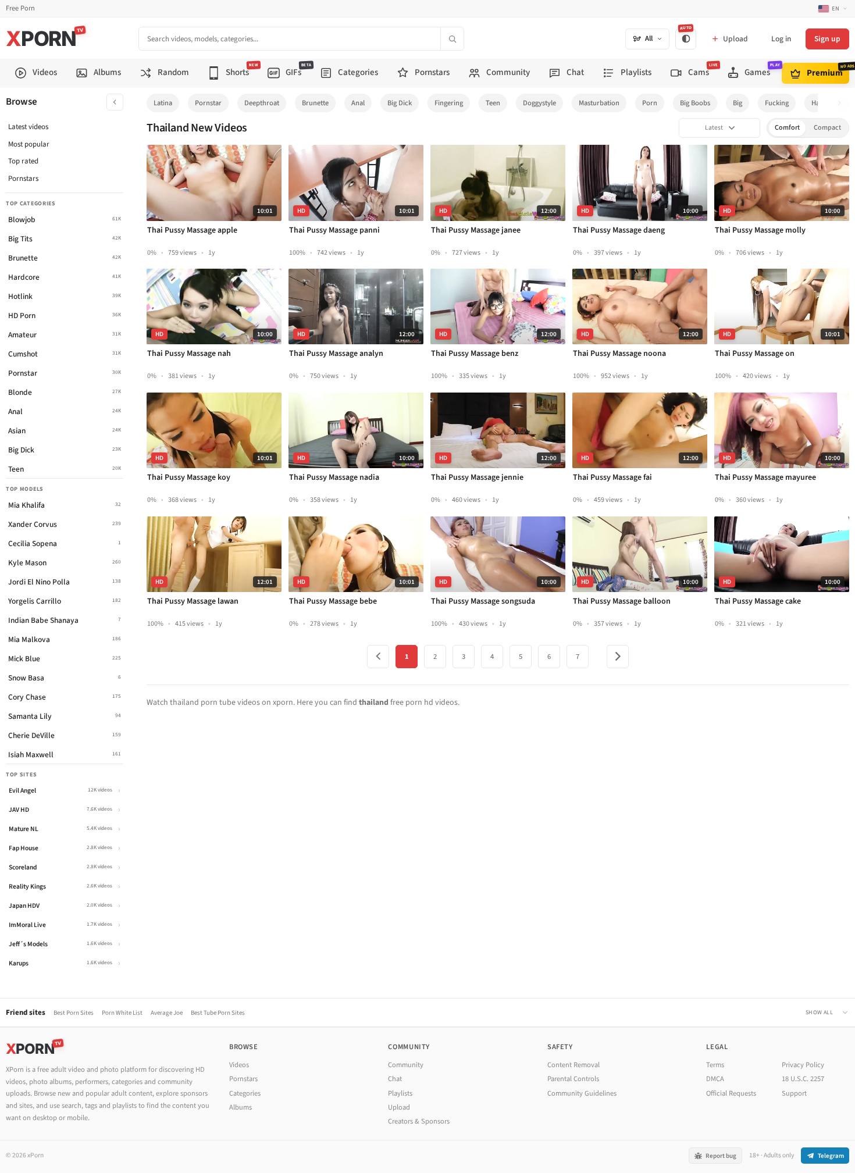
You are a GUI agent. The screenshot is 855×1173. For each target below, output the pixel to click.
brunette (315, 103)
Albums (240, 1107)
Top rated (23, 161)
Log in (781, 38)
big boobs (695, 103)
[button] (842, 103)
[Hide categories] (114, 102)
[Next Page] (618, 656)
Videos (239, 1065)
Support (794, 1093)
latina (163, 103)
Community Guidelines (582, 1093)
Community (405, 1065)
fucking (777, 103)
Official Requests (731, 1093)
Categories (245, 1093)
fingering (448, 103)
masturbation (599, 103)
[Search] (452, 38)
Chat (395, 1079)
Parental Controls (573, 1079)
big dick (399, 103)
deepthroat (261, 103)
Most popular (28, 144)
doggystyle (539, 103)
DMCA (715, 1079)
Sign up (827, 38)
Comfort (787, 128)
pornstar (208, 103)
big (737, 103)
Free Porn (20, 8)
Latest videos (28, 127)
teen (493, 103)
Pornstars (23, 178)
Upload (399, 1107)
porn (649, 103)
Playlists (400, 1093)
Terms (715, 1065)
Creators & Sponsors (419, 1121)
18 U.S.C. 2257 (803, 1079)
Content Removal (573, 1065)
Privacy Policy (803, 1065)
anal (358, 103)
